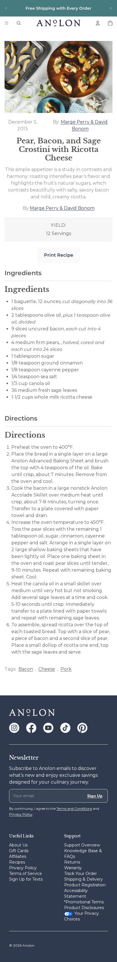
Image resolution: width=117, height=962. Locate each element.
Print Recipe (58, 255)
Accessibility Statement (76, 893)
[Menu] (6, 23)
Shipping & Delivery (83, 879)
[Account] (97, 23)
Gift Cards (18, 850)
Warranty (73, 867)
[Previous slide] (6, 8)
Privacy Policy (23, 867)
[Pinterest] (82, 728)
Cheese (46, 669)
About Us (18, 845)
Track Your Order (80, 873)
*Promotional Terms (84, 902)
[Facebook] (31, 728)
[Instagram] (14, 728)
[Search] (18, 23)
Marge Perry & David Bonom (62, 208)
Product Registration (85, 884)
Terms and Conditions (74, 808)
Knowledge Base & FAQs (83, 853)
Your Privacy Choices (81, 916)
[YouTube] (48, 728)
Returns (72, 862)
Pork (66, 669)
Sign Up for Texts (26, 879)
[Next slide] (111, 8)
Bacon (25, 669)
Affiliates (17, 856)
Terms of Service (25, 873)
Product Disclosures (84, 907)
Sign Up (95, 796)
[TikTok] (65, 728)
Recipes (17, 862)
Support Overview (82, 845)
